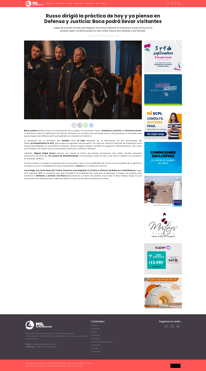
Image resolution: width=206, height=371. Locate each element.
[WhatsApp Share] (85, 125)
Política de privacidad (56, 366)
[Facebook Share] (74, 125)
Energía (94, 348)
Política (50, 3)
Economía (95, 345)
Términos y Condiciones (36, 366)
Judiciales (95, 351)
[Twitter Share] (79, 125)
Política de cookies (75, 366)
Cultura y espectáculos (102, 341)
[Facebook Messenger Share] (91, 125)
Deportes (89, 3)
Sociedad (60, 3)
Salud (69, 3)
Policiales (78, 3)
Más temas (101, 3)
